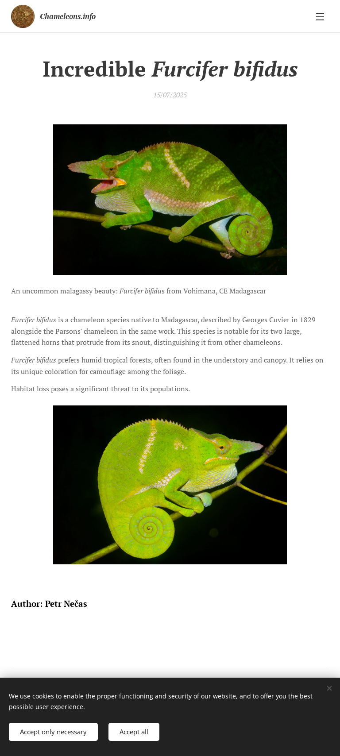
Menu (320, 16)
